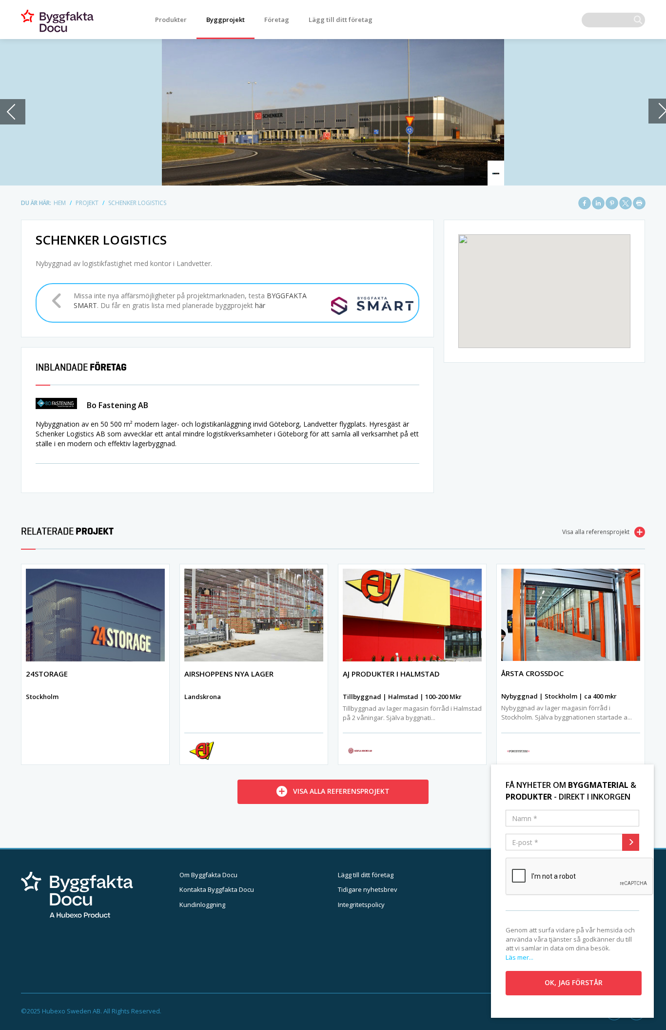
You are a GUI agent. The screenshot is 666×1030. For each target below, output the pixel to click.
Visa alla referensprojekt (595, 532)
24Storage (47, 674)
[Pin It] (612, 203)
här (260, 305)
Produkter (171, 19)
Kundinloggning (202, 904)
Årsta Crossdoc (532, 673)
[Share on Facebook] (584, 203)
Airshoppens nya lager (229, 674)
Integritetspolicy (361, 904)
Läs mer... (519, 957)
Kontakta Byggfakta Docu (216, 889)
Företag (276, 19)
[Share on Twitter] (625, 203)
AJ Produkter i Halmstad (391, 674)
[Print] (639, 203)
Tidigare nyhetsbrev (367, 889)
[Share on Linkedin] (598, 203)
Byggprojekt (225, 19)
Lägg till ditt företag (340, 19)
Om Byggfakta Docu (208, 874)
